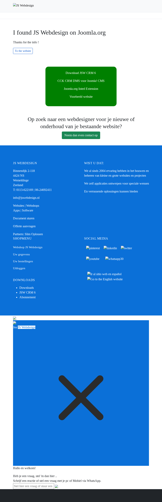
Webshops (32, 205)
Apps (16, 210)
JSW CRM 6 (27, 292)
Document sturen (23, 218)
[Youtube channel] (92, 258)
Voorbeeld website (81, 96)
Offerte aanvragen (24, 226)
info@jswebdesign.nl (26, 197)
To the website (23, 50)
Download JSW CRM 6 (81, 73)
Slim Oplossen (34, 234)
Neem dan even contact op (81, 135)
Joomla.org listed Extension (81, 88)
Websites (18, 205)
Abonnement (27, 297)
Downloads (26, 287)
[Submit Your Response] (56, 486)
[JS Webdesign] (39, 6)
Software (27, 210)
